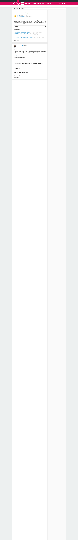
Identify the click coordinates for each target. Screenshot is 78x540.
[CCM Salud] (16, 3)
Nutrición (34, 3)
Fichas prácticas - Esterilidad (38, 36)
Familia (29, 3)
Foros (22, 3)
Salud (26, 3)
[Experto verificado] (23, 16)
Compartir (16, 26)
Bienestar (39, 3)
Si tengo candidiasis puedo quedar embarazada (22, 32)
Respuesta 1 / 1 (16, 42)
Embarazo (21, 8)
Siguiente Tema (42, 11)
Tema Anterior (17, 11)
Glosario (49, 3)
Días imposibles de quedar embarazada (21, 33)
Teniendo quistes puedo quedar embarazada (22, 34)
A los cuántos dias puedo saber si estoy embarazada (23, 37)
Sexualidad (44, 3)
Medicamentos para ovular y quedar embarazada (23, 36)
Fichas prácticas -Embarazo (37, 32)
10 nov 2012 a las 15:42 (28, 16)
